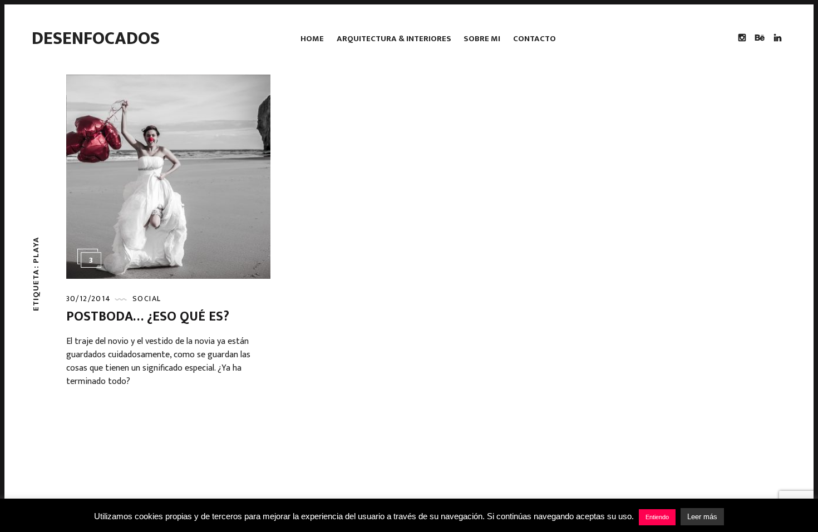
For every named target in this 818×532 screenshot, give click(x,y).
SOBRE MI (482, 39)
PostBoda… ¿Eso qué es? (147, 317)
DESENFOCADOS (96, 38)
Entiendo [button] (657, 517)
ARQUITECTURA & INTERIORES (394, 39)
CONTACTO (534, 39)
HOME (312, 39)
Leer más (702, 517)
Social (146, 298)
